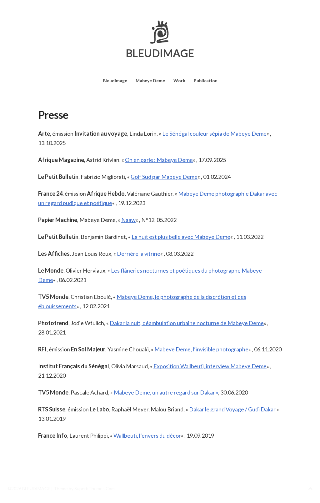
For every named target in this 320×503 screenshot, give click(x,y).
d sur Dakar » (202, 392)
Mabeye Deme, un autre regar (150, 392)
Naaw (128, 219)
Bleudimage (115, 80)
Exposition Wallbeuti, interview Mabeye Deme (210, 366)
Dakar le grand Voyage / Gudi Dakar (232, 409)
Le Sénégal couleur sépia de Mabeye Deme (214, 133)
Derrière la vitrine (138, 253)
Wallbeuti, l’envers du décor (147, 435)
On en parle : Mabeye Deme (159, 159)
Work (179, 80)
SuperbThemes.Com (94, 488)
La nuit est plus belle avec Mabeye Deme (181, 236)
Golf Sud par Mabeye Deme (164, 176)
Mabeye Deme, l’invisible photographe (201, 349)
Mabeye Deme (150, 80)
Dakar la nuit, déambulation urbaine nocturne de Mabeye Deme (187, 322)
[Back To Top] (310, 488)
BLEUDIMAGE (160, 53)
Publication (206, 80)
